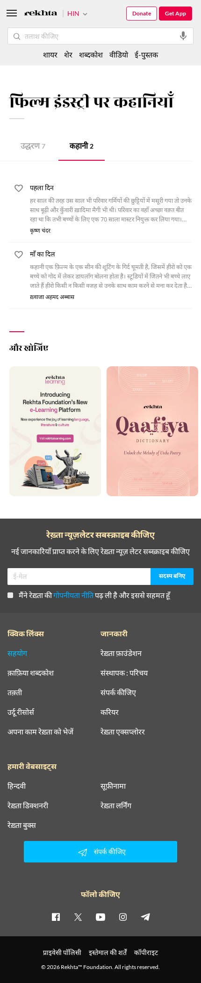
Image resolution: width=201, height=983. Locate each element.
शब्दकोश (91, 54)
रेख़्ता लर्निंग (115, 805)
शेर (68, 54)
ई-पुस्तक (146, 54)
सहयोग (17, 653)
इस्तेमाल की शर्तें (108, 952)
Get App (175, 13)
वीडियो (118, 54)
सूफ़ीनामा (113, 786)
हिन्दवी (16, 786)
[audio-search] (183, 36)
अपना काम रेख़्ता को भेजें (40, 731)
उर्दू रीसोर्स (20, 712)
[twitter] (78, 916)
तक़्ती (14, 692)
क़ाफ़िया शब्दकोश (30, 673)
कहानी (81, 147)
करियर (109, 712)
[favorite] (18, 189)
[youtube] (100, 916)
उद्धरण (33, 147)
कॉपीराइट (146, 952)
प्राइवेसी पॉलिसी (62, 952)
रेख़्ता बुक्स (21, 825)
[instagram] (122, 916)
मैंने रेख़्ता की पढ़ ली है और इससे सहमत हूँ (94, 595)
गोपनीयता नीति (73, 595)
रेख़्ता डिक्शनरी (27, 805)
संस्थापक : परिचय (124, 673)
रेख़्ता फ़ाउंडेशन (121, 653)
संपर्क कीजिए (118, 692)
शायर (50, 54)
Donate (141, 13)
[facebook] (55, 916)
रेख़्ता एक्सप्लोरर (122, 731)
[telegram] (145, 916)
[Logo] (40, 14)
